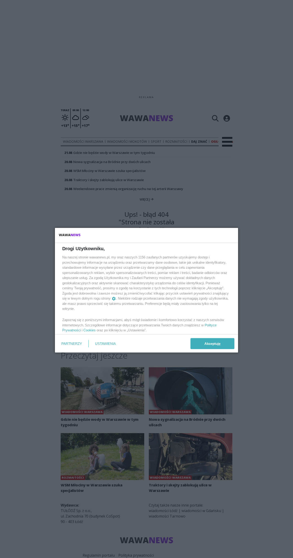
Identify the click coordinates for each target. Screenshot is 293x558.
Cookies (89, 330)
